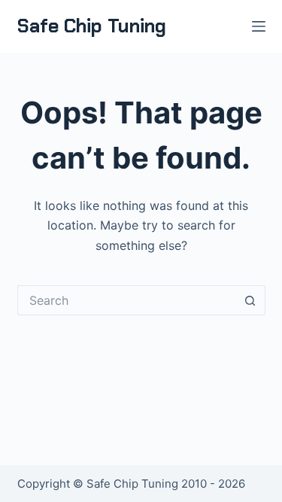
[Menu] (258, 26)
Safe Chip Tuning (91, 26)
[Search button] (250, 300)
